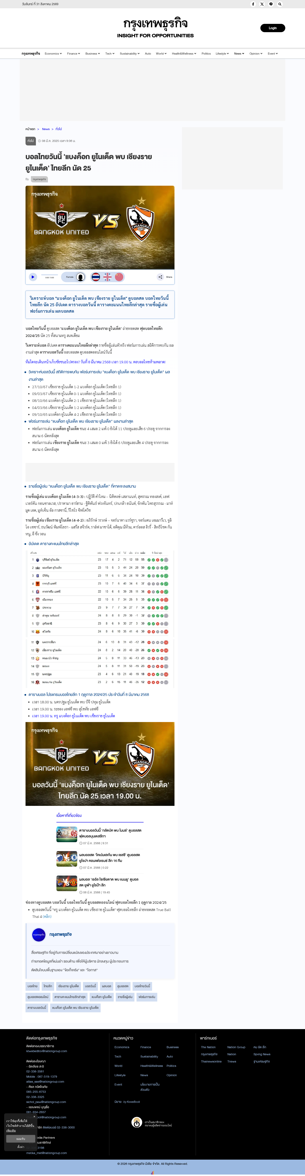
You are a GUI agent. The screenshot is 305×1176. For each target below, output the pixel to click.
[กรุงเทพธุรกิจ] (31, 53)
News (237, 53)
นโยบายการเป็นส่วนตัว (150, 1087)
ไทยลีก (48, 986)
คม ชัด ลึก (260, 1047)
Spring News (262, 1054)
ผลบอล (106, 986)
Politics (206, 53)
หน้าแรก (30, 129)
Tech (108, 53)
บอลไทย (33, 986)
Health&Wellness (182, 53)
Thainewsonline (211, 1061)
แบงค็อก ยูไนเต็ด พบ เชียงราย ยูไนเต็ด (75, 1007)
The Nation (208, 1047)
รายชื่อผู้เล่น (125, 997)
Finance (72, 53)
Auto (148, 53)
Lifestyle (221, 53)
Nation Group (236, 1047)
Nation (231, 1054)
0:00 (47, 277)
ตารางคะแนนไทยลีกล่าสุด (70, 997)
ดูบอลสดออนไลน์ (38, 997)
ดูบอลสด (122, 986)
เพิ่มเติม (11, 1130)
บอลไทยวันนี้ (142, 986)
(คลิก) (47, 916)
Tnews (231, 1061)
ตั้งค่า (20, 1147)
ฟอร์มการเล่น (147, 997)
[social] (253, 4)
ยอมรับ (20, 1139)
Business (91, 53)
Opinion (255, 53)
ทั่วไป (59, 129)
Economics (52, 53)
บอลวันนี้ (90, 986)
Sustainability (128, 53)
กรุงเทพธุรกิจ (209, 1054)
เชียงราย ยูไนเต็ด (68, 986)
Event (271, 53)
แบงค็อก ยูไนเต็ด (102, 997)
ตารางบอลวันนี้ (37, 1007)
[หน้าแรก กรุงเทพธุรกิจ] (155, 27)
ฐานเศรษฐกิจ (262, 1061)
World (160, 53)
